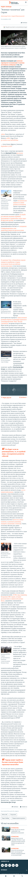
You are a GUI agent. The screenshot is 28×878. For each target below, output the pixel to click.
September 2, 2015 (6, 146)
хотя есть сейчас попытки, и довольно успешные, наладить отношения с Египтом (12, 521)
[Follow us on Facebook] (2, 865)
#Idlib (8, 138)
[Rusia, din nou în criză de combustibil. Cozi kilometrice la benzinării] (6, 829)
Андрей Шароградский (17, 16)
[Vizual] (6, 876)
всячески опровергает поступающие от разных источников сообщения (12, 63)
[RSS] (13, 865)
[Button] (24, 23)
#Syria (3, 134)
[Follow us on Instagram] (9, 865)
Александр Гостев (6, 16)
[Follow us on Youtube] (6, 865)
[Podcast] (14, 876)
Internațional (15, 828)
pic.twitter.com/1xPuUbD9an (9, 140)
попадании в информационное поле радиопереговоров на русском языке (14, 228)
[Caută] (22, 876)
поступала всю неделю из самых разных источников (20, 202)
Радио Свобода (6, 7)
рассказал (20, 153)
